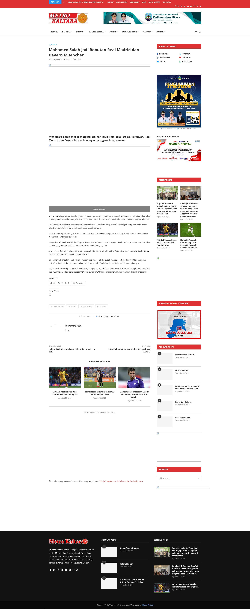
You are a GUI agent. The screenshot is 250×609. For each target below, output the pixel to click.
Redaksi (110, 2)
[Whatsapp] (197, 6)
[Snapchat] (194, 6)
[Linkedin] (184, 6)
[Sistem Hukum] (165, 374)
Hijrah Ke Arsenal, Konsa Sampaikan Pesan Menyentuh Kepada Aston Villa (188, 244)
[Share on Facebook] (101, 316)
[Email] (191, 6)
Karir (144, 2)
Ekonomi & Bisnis (129, 32)
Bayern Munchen (57, 306)
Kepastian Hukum (183, 402)
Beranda (54, 32)
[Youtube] (188, 6)
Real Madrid (101, 306)
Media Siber (134, 2)
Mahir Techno (147, 605)
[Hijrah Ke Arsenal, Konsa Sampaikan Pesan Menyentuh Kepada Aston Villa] (190, 230)
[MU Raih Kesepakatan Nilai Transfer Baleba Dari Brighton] (65, 377)
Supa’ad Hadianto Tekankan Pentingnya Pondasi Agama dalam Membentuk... (101, 2)
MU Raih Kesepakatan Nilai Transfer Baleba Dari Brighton (65, 393)
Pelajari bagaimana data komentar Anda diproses (121, 481)
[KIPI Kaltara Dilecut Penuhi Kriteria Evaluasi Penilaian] (165, 390)
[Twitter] (178, 6)
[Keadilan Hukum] (165, 421)
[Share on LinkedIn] (107, 316)
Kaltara (79, 32)
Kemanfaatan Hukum (184, 354)
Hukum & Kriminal (96, 32)
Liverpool (72, 306)
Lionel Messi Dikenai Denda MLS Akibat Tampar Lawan (99, 393)
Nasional (66, 32)
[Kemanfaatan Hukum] (165, 358)
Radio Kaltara (154, 2)
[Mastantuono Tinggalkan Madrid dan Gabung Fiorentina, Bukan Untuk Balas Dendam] (134, 377)
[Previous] (64, 2)
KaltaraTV (167, 2)
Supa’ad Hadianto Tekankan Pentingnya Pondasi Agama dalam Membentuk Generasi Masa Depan (167, 208)
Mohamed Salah (86, 306)
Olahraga (146, 32)
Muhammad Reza (62, 59)
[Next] (66, 2)
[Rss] (200, 6)
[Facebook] (175, 6)
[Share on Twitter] (104, 316)
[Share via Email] (118, 316)
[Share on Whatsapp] (109, 316)
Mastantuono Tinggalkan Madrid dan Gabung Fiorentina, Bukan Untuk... (134, 394)
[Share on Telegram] (112, 316)
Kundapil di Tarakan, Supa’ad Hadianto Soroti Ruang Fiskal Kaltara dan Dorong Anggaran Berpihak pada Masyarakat (189, 210)
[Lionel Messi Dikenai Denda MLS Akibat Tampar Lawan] (100, 377)
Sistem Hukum (182, 370)
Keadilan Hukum (182, 417)
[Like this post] (99, 316)
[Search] (200, 32)
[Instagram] (181, 6)
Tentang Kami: (121, 2)
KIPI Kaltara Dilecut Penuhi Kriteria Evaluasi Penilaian (187, 387)
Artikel (160, 32)
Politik (113, 32)
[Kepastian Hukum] (165, 406)
